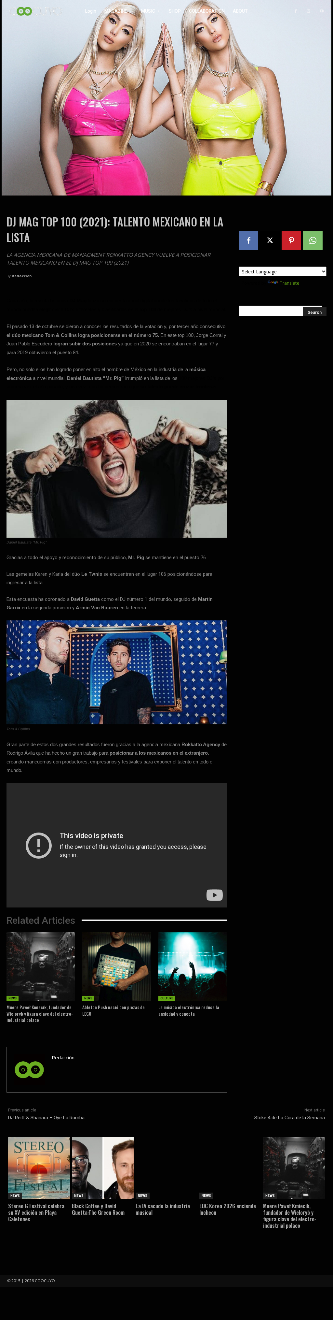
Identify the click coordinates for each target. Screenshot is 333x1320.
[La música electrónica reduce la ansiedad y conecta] (192, 966)
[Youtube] (321, 11)
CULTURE (166, 998)
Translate (290, 283)
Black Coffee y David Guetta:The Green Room (98, 1209)
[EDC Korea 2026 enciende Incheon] (230, 1168)
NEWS (12, 998)
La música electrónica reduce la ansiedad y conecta (188, 1010)
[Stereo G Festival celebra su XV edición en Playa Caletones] (39, 1168)
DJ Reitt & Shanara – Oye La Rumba (46, 1118)
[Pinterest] (291, 240)
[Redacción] (29, 1069)
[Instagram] (308, 11)
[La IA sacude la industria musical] (166, 1168)
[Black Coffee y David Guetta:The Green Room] (103, 1168)
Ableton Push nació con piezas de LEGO (113, 1010)
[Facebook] (295, 11)
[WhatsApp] (313, 240)
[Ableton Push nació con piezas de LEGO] (116, 966)
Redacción (22, 275)
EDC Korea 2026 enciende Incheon (227, 1209)
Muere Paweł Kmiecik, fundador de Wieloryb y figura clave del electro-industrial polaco (40, 1013)
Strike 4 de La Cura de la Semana (289, 1118)
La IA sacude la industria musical (163, 1209)
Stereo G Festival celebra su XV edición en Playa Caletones (36, 1212)
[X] (270, 240)
